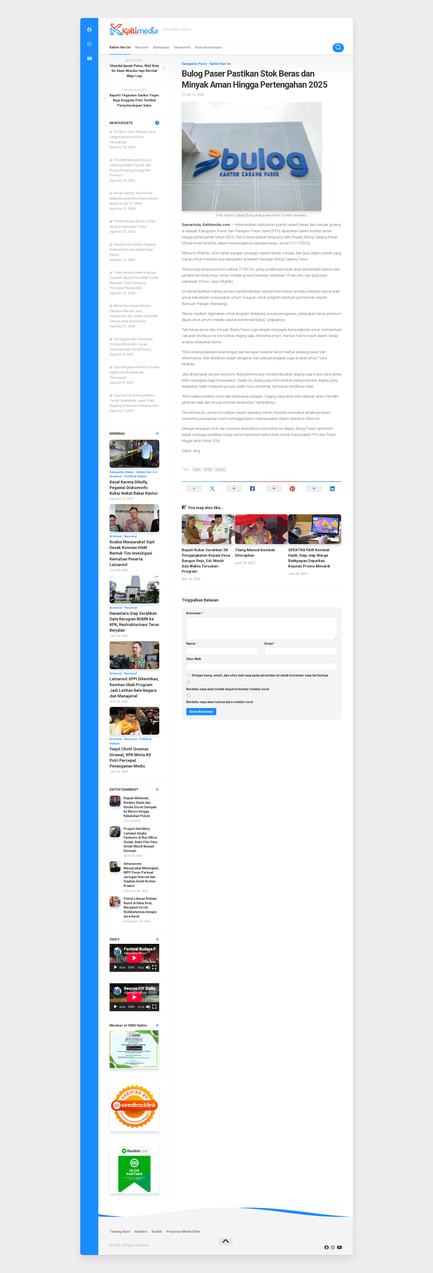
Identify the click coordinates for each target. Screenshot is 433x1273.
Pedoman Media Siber (183, 1231)
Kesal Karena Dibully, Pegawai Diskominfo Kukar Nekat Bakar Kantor (133, 250)
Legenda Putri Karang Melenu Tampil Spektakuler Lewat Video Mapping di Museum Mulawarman (134, 401)
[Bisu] (148, 967)
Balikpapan (161, 47)
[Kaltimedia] (89, 29)
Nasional (141, 47)
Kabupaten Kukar (122, 472)
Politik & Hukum (135, 476)
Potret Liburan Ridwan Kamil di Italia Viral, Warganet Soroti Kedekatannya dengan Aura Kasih (140, 907)
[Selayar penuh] (154, 967)
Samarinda (182, 47)
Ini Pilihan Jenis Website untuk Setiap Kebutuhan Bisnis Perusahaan (133, 137)
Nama (191, 643)
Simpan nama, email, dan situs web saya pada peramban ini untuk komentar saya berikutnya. (260, 675)
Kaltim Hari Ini (120, 47)
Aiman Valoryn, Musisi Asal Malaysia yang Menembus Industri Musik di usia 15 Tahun (134, 198)
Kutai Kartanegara (208, 47)
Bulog (208, 469)
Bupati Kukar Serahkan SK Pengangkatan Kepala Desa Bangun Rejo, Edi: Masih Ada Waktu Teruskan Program (206, 561)
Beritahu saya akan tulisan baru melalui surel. (220, 702)
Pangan (220, 469)
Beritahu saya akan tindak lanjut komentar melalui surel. (228, 689)
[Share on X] (202, 488)
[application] (134, 958)
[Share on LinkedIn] (321, 488)
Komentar (194, 613)
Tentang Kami (120, 1231)
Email (270, 643)
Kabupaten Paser (194, 64)
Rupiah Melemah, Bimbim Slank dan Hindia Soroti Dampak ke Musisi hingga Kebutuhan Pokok (140, 807)
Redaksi (141, 1231)
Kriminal (116, 476)
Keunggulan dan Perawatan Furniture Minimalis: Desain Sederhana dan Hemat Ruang (131, 344)
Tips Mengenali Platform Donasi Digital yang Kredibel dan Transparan (134, 372)
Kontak (157, 1231)
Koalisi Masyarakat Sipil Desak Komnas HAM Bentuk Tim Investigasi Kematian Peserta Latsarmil (132, 553)
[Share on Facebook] (242, 488)
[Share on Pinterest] (282, 488)
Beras (197, 469)
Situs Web (193, 659)
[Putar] (115, 967)
